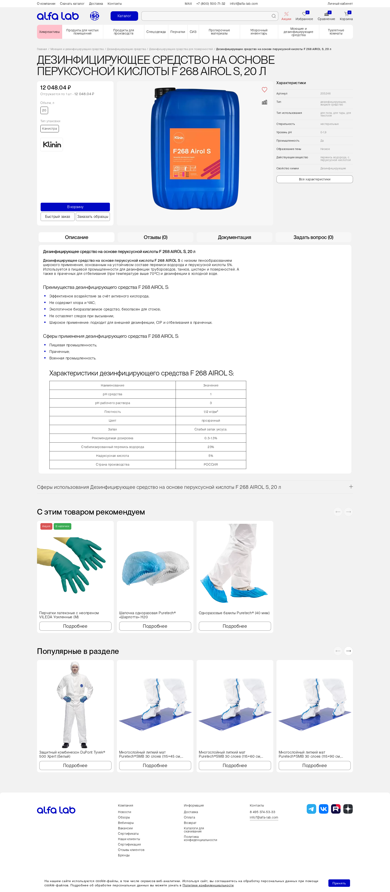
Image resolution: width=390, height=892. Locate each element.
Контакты (115, 3)
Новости (124, 812)
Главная (42, 49)
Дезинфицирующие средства (126, 49)
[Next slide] (348, 511)
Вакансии (125, 828)
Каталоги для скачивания (194, 830)
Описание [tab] (76, 237)
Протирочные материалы (219, 31)
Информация (194, 805)
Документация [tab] (234, 237)
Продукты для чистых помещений (82, 31)
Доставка (96, 3)
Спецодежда (156, 32)
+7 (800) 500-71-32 (210, 3)
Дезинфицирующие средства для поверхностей (181, 49)
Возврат (190, 822)
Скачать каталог (72, 3)
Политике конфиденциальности (208, 885)
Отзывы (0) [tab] (155, 237)
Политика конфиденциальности (200, 838)
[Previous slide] (337, 511)
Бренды (124, 855)
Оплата (189, 817)
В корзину (75, 207)
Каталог (124, 16)
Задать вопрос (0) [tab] (313, 237)
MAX (188, 3)
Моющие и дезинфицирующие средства (298, 32)
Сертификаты (128, 833)
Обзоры (124, 817)
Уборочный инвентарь (258, 31)
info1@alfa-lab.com (244, 3)
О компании (46, 3)
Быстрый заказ (57, 216)
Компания (125, 805)
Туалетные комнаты (336, 31)
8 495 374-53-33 (262, 812)
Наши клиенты (129, 839)
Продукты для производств (123, 31)
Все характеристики (315, 179)
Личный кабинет (340, 3)
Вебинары (126, 822)
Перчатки (177, 32)
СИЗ (193, 32)
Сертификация (129, 844)
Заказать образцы (92, 216)
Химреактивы (49, 32)
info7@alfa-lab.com (264, 817)
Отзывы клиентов (131, 849)
